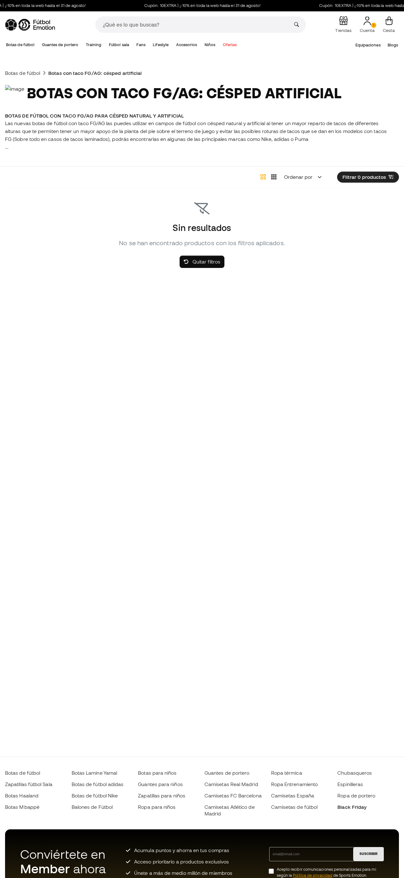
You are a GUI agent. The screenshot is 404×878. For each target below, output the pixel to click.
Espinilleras (350, 784)
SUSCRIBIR (368, 854)
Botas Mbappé (22, 807)
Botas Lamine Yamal (94, 773)
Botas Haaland (22, 795)
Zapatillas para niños (161, 795)
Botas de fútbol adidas (98, 784)
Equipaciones (368, 45)
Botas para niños (157, 773)
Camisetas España (292, 795)
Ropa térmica (286, 773)
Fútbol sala (119, 44)
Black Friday (351, 807)
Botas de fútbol (20, 44)
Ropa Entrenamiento (294, 784)
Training (94, 44)
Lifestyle (161, 44)
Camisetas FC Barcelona (233, 795)
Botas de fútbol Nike (95, 795)
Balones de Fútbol (92, 807)
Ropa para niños (156, 807)
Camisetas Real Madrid (231, 784)
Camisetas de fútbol (294, 807)
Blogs (393, 45)
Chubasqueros (354, 773)
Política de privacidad (312, 875)
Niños (210, 44)
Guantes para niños (160, 784)
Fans (140, 44)
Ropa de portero (356, 795)
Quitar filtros (205, 261)
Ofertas (230, 44)
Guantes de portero (60, 44)
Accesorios (186, 44)
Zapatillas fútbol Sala (28, 784)
